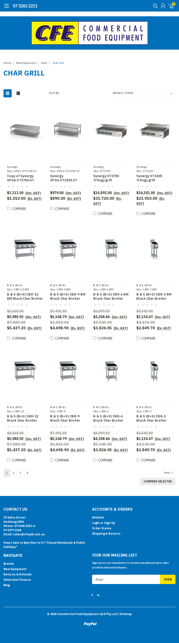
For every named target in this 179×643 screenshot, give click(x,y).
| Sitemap (124, 614)
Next (167, 473)
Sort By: (54, 93)
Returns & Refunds (17, 574)
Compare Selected (158, 481)
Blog (6, 585)
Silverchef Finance (17, 579)
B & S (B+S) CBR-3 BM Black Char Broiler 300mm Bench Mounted (154, 296)
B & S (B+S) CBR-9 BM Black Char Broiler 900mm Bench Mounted (67, 296)
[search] (154, 6)
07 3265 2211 (25, 5)
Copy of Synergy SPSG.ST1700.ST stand (20, 178)
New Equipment (26, 63)
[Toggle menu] (6, 8)
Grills (44, 63)
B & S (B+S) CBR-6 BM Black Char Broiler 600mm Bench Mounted (110, 296)
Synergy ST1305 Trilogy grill (149, 178)
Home (7, 63)
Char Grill (58, 63)
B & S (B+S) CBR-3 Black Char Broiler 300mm (151, 418)
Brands (8, 563)
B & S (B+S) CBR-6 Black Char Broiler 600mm (108, 418)
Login (96, 523)
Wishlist (98, 517)
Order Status (101, 528)
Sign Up (109, 523)
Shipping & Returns (106, 533)
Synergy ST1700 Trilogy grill (106, 178)
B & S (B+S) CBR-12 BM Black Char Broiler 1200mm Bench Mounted (25, 296)
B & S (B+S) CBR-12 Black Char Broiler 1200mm (22, 418)
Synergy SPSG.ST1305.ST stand (63, 178)
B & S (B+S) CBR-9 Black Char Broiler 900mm (65, 418)
